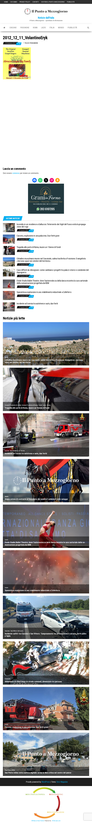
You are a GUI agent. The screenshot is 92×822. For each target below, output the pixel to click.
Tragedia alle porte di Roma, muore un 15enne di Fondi (39, 247)
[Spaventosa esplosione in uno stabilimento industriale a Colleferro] (9, 295)
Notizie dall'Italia (46, 17)
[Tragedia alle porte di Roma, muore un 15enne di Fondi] (9, 250)
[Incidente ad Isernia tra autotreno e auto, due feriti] (9, 307)
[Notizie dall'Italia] (4, 27)
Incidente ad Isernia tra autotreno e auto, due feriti (37, 303)
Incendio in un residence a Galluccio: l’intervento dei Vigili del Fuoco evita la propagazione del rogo (51, 225)
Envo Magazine (62, 782)
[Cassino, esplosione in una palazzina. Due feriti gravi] (9, 239)
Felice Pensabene (31, 43)
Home (6, 2)
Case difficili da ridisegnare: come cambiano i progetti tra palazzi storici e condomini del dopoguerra (53, 271)
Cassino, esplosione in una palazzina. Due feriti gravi (38, 235)
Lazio (43, 27)
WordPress (46, 782)
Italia (51, 27)
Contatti (35, 2)
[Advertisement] (46, 96)
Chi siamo (13, 2)
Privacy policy (25, 2)
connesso (16, 173)
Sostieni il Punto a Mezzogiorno (53, 2)
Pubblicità (70, 2)
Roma (35, 27)
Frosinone (24, 27)
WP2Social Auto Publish (38, 821)
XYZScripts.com (56, 821)
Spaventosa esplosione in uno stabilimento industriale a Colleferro (44, 292)
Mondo (61, 27)
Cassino (13, 27)
